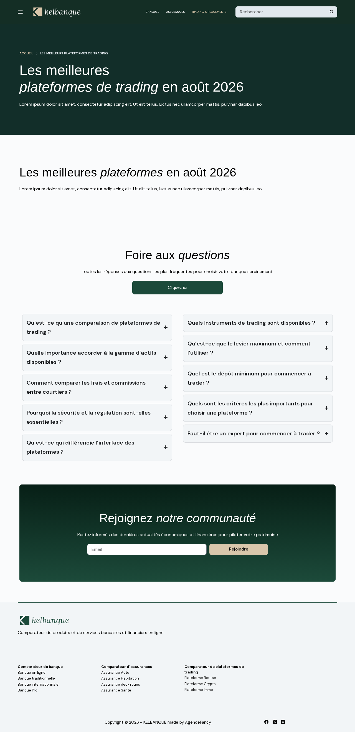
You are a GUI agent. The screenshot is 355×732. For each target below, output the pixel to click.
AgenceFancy (198, 722)
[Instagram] (283, 722)
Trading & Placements (209, 12)
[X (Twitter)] (275, 722)
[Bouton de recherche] (331, 11)
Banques (152, 12)
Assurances (175, 12)
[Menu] (20, 11)
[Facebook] (266, 722)
